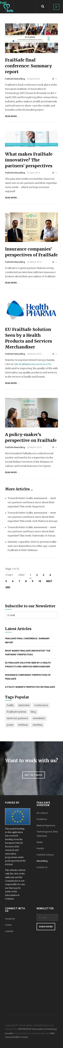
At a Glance (42, 813)
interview (24, 705)
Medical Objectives (46, 825)
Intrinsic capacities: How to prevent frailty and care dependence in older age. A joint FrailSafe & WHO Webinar (32, 546)
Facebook (10, 918)
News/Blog (42, 861)
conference (41, 705)
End (8, 587)
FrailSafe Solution (45, 854)
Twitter (8, 925)
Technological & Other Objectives (47, 833)
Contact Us (42, 867)
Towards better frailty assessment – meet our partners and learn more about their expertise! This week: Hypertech (32, 502)
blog (33, 711)
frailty (10, 705)
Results (40, 848)
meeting (38, 724)
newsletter (39, 718)
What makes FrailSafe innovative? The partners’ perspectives (28, 159)
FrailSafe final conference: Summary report (28, 65)
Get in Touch (34, 775)
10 (39, 581)
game (10, 724)
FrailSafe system (16, 711)
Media (40, 842)
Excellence (42, 819)
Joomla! (9, 1033)
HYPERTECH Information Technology (37, 1029)
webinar (23, 724)
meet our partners (17, 718)
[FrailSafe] (6, 7)
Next (49, 581)
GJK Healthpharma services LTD (32, 364)
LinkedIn (9, 931)
